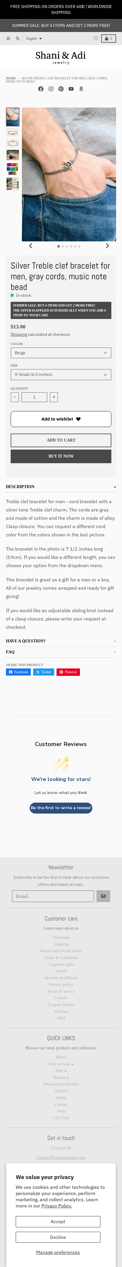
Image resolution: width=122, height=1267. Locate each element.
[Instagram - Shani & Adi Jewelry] (51, 89)
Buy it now (61, 456)
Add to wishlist (57, 419)
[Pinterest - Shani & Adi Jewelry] (61, 89)
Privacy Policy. (56, 1206)
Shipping (19, 334)
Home (11, 78)
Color (17, 344)
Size (14, 365)
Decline (58, 1237)
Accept (58, 1221)
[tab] (58, 246)
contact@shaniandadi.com (61, 1157)
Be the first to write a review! (61, 808)
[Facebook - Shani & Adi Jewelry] (41, 89)
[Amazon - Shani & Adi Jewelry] (81, 89)
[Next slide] (107, 245)
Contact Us (61, 1148)
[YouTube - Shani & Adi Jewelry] (71, 89)
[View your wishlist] (96, 38)
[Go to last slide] (31, 245)
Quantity (19, 388)
